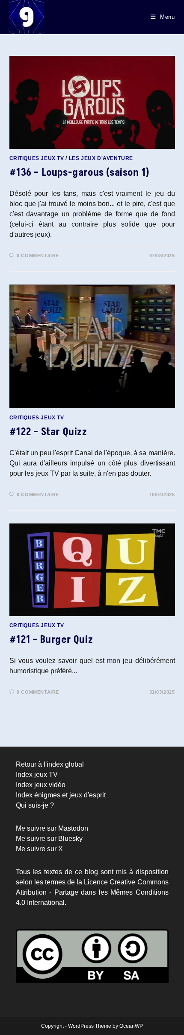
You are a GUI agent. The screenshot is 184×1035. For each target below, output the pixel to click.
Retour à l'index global (50, 764)
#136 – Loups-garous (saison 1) (79, 173)
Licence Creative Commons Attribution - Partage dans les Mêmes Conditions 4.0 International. (92, 892)
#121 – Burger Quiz (51, 640)
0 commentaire (38, 255)
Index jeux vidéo (40, 784)
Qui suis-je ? (35, 805)
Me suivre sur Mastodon (52, 828)
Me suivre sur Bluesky (49, 838)
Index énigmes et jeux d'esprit (61, 795)
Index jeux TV (37, 774)
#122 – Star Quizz (48, 432)
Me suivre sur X (39, 848)
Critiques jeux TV (36, 158)
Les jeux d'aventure (101, 158)
